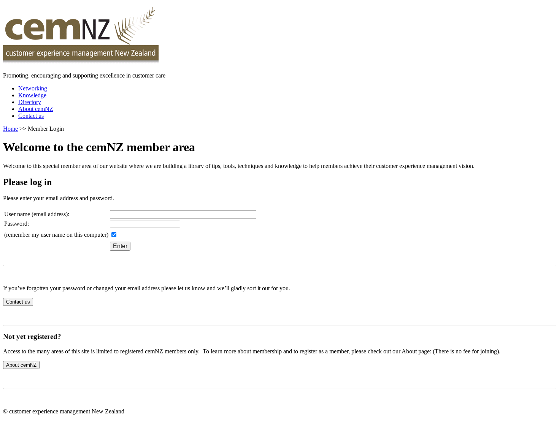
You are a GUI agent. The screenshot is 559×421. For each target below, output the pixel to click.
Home (10, 128)
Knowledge (32, 95)
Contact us (31, 115)
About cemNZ (35, 109)
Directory (29, 102)
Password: (16, 223)
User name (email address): (36, 214)
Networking (32, 88)
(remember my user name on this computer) (56, 234)
